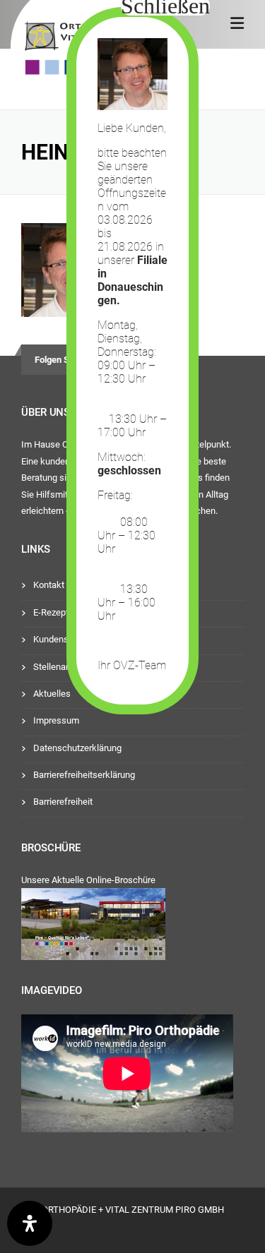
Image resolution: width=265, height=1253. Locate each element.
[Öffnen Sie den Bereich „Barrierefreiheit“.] (29, 1223)
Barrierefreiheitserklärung (84, 774)
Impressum (56, 720)
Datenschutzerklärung (77, 748)
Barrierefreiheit (63, 801)
